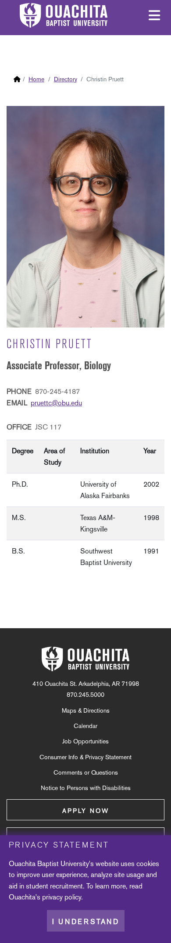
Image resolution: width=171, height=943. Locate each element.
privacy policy (61, 897)
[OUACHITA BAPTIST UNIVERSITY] (85, 659)
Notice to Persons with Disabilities (86, 787)
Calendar (85, 725)
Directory (65, 79)
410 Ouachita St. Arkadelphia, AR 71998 (85, 683)
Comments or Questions (85, 772)
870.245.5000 (85, 694)
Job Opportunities (85, 741)
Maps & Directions (86, 710)
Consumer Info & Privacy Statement (85, 757)
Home (36, 79)
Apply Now (85, 810)
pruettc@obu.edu (56, 403)
